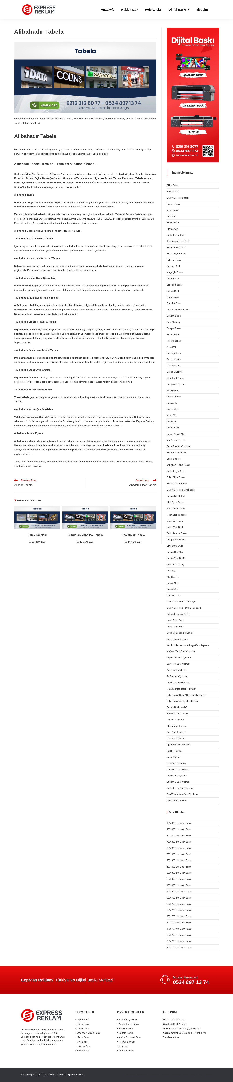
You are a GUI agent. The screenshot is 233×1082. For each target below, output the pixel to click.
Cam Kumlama (174, 365)
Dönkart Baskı (174, 316)
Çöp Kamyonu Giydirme (178, 682)
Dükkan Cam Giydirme (178, 782)
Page (200, 1074)
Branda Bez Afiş (175, 552)
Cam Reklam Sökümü (177, 639)
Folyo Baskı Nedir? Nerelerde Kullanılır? (186, 695)
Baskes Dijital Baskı (177, 483)
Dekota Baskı (173, 291)
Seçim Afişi (172, 409)
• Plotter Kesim (125, 1028)
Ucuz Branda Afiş (175, 564)
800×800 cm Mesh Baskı (179, 835)
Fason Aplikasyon (175, 719)
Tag (193, 1074)
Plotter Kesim (173, 334)
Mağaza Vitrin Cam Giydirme (181, 651)
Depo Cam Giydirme (177, 775)
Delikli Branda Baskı (177, 533)
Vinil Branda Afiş (175, 546)
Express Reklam (145, 421)
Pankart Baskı (174, 396)
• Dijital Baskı (82, 1019)
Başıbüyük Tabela (133, 534)
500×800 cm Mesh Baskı (179, 854)
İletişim (202, 9)
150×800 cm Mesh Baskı (179, 885)
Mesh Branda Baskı (176, 515)
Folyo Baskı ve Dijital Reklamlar (182, 701)
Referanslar (153, 9)
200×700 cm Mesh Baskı (179, 947)
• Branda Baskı (83, 1046)
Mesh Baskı (173, 210)
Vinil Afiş (171, 570)
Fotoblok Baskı (174, 303)
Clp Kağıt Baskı (174, 284)
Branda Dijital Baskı (176, 496)
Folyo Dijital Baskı (176, 477)
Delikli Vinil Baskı (175, 527)
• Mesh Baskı (82, 1037)
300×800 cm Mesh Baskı (179, 866)
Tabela (165, 1074)
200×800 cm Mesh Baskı (179, 879)
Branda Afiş (172, 229)
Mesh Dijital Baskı (176, 508)
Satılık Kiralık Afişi (176, 434)
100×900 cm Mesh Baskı (179, 823)
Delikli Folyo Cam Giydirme (180, 788)
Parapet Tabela (174, 751)
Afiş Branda (172, 577)
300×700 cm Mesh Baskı (179, 935)
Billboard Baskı (174, 260)
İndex (209, 1074)
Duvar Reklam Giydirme (178, 446)
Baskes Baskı (174, 204)
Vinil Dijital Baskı (175, 502)
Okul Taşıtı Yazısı (176, 378)
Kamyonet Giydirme (176, 384)
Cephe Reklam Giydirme (179, 657)
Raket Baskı (173, 278)
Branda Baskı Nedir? (177, 707)
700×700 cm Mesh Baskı (179, 910)
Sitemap (176, 1074)
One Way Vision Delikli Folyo (181, 601)
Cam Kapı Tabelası (176, 738)
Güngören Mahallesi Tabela (85, 534)
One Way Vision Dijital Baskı (181, 490)
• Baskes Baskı (83, 1028)
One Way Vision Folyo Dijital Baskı (184, 608)
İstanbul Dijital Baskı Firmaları (181, 689)
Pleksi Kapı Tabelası (177, 726)
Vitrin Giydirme (174, 757)
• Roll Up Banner (126, 1041)
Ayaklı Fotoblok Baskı (178, 309)
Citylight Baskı (174, 266)
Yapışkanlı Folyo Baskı (178, 465)
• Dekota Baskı (125, 1032)
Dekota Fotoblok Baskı (178, 614)
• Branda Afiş (82, 1050)
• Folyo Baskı (82, 1024)
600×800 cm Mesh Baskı (179, 848)
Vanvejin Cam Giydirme (178, 769)
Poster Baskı (173, 427)
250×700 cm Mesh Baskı (179, 941)
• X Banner (123, 1046)
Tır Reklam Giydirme (177, 676)
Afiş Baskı (172, 421)
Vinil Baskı (172, 216)
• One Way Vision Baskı (88, 1032)
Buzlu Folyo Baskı (176, 253)
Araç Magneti (173, 322)
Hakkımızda (129, 9)
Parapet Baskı (174, 328)
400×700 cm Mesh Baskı (179, 929)
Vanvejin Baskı (174, 595)
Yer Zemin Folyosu (176, 440)
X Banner (171, 347)
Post (185, 1074)
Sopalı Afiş (172, 403)
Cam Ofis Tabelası (176, 732)
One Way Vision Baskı (178, 198)
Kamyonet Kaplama (176, 670)
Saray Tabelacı (37, 534)
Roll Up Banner (174, 340)
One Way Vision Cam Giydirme (182, 794)
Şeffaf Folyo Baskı (176, 235)
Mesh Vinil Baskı (175, 521)
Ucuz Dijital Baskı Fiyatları (180, 633)
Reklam (155, 1074)
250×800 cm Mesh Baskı (179, 873)
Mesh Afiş (172, 415)
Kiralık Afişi (172, 589)
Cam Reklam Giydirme (178, 664)
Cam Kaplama (174, 359)
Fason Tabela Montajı (177, 713)
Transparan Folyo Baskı (178, 241)
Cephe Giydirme (175, 372)
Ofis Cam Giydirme (176, 763)
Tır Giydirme (173, 390)
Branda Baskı (173, 222)
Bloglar (180, 811)
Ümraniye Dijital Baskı (136, 1074)
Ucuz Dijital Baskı (175, 626)
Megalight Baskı (175, 272)
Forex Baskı (173, 297)
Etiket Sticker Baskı (177, 452)
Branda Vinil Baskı (176, 558)
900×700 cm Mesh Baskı (179, 898)
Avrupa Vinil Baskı (176, 539)
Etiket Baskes (174, 458)
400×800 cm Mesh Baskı (179, 860)
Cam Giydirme (174, 353)
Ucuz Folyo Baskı (175, 620)
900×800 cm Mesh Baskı (179, 829)
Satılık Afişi (172, 583)
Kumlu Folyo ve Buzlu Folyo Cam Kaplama (188, 645)
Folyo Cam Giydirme (177, 800)
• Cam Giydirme (125, 1050)
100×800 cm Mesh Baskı (179, 891)
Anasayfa (107, 9)
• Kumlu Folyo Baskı (128, 1024)
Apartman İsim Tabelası (178, 744)
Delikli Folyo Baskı (176, 471)
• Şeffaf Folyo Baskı (127, 1019)
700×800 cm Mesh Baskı (179, 842)
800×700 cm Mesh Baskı (179, 904)
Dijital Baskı (177, 9)
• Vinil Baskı (81, 1041)
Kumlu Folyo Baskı (176, 247)
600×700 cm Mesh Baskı (179, 916)
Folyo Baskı (173, 191)
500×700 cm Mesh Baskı (179, 922)
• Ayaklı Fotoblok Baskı (129, 1037)
